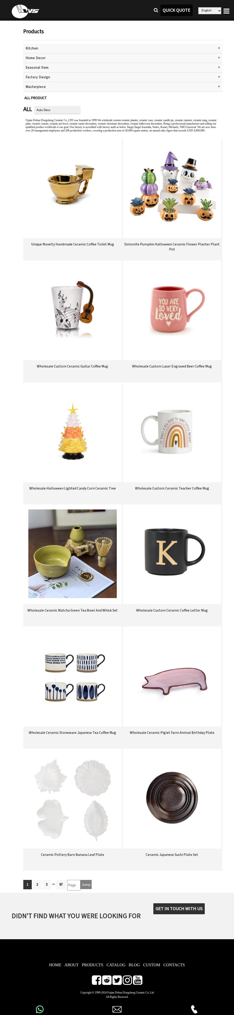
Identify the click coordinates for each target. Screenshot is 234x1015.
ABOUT (71, 965)
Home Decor (36, 58)
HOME (55, 965)
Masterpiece (36, 86)
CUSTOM (151, 965)
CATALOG (115, 965)
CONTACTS (174, 965)
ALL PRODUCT (35, 98)
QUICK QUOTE (176, 10)
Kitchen (32, 48)
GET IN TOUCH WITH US (179, 909)
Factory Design (38, 77)
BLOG (134, 965)
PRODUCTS (92, 965)
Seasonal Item (37, 67)
